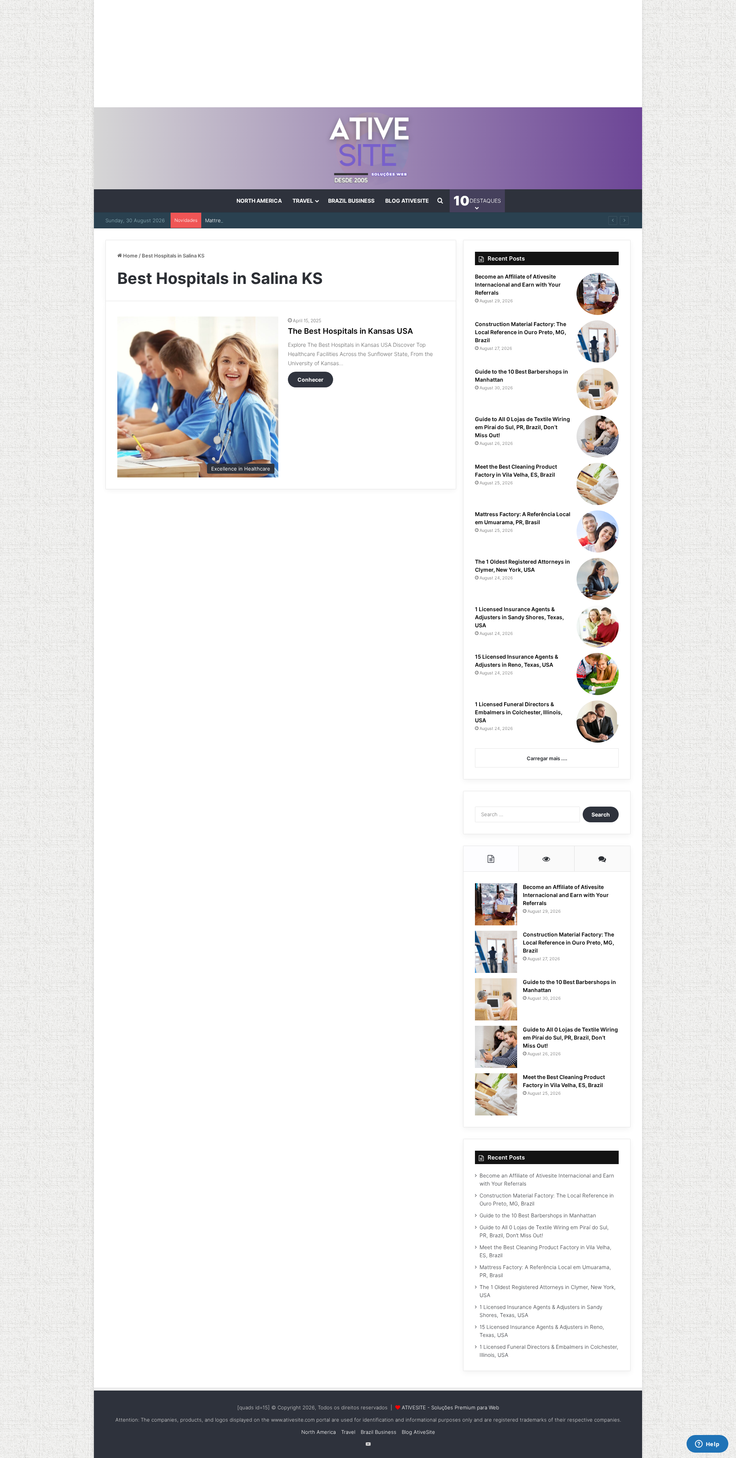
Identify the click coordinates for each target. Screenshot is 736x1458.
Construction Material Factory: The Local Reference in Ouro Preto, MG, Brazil (520, 332)
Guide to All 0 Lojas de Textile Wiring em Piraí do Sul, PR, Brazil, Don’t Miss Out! (522, 427)
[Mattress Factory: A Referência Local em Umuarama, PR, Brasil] (598, 531)
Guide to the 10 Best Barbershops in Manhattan (538, 1215)
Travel (302, 200)
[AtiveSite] (368, 148)
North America (259, 200)
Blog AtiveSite (407, 200)
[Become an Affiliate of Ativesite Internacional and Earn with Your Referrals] (598, 294)
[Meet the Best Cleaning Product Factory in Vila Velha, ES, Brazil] (598, 484)
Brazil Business (351, 200)
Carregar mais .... (547, 758)
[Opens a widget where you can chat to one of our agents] (707, 1444)
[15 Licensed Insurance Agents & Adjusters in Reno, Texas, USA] (598, 674)
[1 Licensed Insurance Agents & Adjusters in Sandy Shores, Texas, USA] (598, 626)
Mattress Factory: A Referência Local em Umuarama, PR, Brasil (279, 220)
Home (130, 256)
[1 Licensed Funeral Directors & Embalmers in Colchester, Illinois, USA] (598, 721)
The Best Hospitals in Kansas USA (350, 331)
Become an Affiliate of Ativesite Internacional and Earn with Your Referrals (518, 284)
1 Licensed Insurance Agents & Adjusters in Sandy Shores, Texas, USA (519, 617)
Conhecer (310, 379)
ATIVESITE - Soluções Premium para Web (450, 1407)
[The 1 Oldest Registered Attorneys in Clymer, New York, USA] (598, 579)
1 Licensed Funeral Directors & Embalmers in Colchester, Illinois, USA (518, 712)
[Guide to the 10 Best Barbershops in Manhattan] (598, 389)
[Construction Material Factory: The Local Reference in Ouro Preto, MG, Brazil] (598, 341)
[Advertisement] (368, 53)
